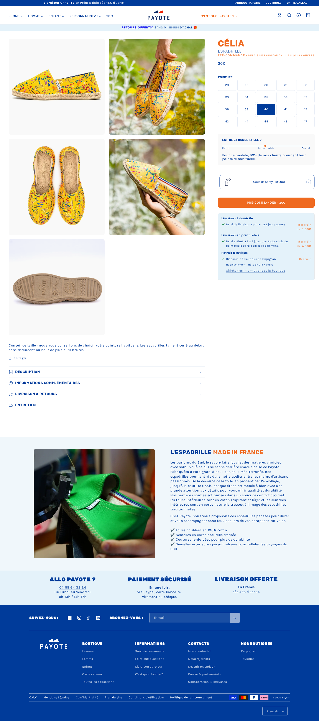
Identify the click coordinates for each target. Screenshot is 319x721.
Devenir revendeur (201, 666)
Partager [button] (20, 358)
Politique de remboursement (191, 697)
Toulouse (247, 659)
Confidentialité (87, 697)
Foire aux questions (149, 659)
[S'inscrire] (235, 618)
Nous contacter (199, 651)
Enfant (87, 666)
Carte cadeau (92, 674)
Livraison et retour (148, 666)
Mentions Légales (56, 697)
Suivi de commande (149, 651)
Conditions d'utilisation (146, 697)
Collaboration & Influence (207, 682)
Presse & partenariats (204, 674)
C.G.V (33, 697)
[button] (16, 16)
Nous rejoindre (199, 659)
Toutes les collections (98, 682)
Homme (88, 651)
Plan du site (113, 697)
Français (273, 711)
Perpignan (248, 651)
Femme (87, 659)
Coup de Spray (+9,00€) (267, 183)
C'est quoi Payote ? (149, 674)
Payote (286, 697)
